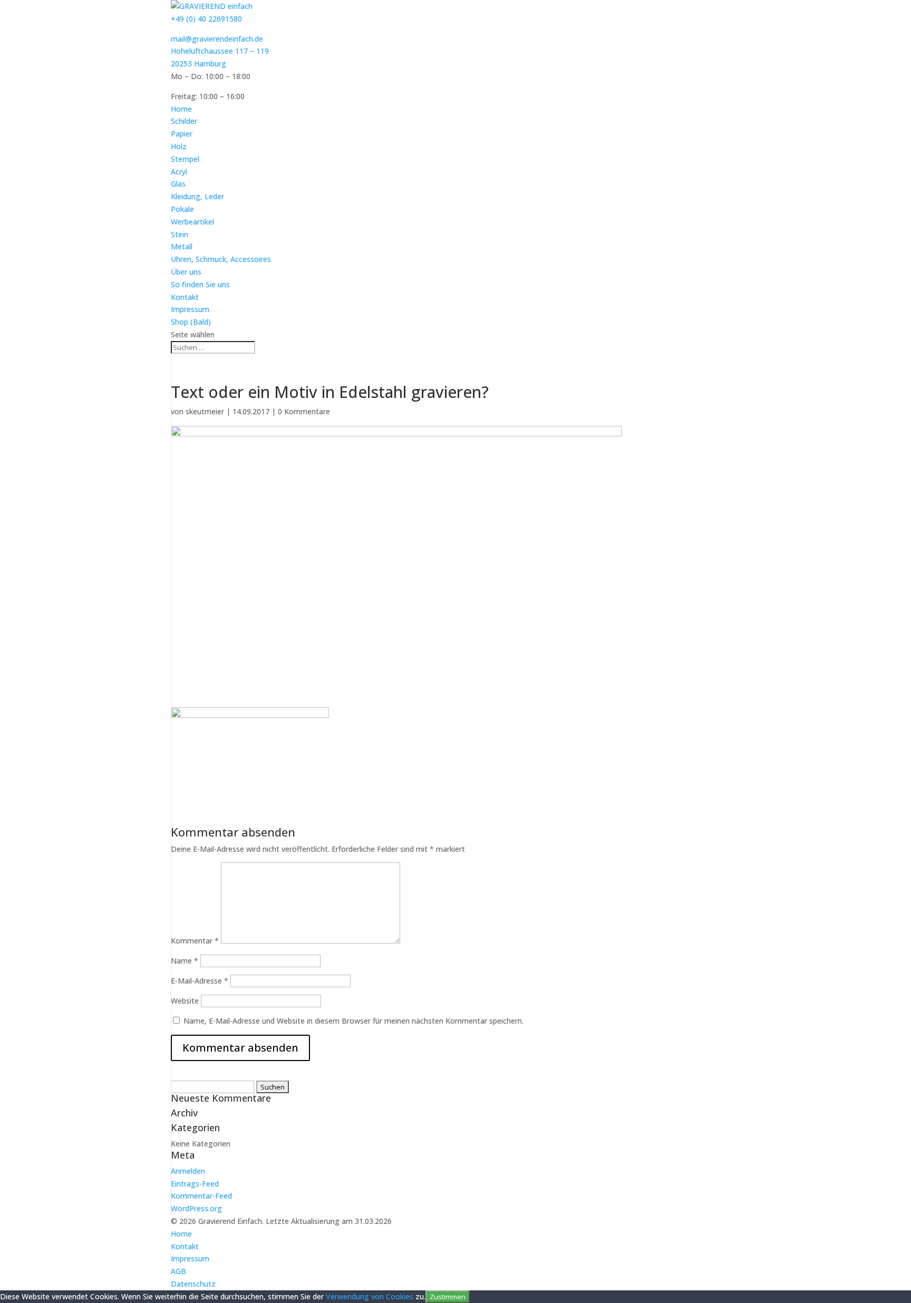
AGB (178, 1271)
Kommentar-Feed (201, 1196)
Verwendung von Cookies (369, 1296)
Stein (179, 234)
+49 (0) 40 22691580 (206, 19)
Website (185, 1001)
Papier (181, 134)
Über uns (186, 272)
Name (184, 961)
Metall (181, 246)
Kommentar (195, 941)
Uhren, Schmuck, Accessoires (221, 259)
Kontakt (185, 297)
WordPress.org (196, 1208)
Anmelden (188, 1171)
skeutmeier (205, 411)
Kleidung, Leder (197, 196)
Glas (178, 184)
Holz (179, 146)
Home (181, 109)
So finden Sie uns (200, 284)
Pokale (182, 209)
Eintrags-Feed (195, 1184)
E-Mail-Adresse (199, 981)
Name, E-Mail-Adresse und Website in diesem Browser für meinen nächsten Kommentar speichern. (353, 1021)
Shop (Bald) (191, 322)
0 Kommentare (304, 411)
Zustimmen (448, 1296)
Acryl (179, 172)
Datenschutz (193, 1284)
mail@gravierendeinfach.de (217, 39)
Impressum (190, 309)
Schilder (184, 121)
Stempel (185, 159)
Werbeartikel (192, 222)
